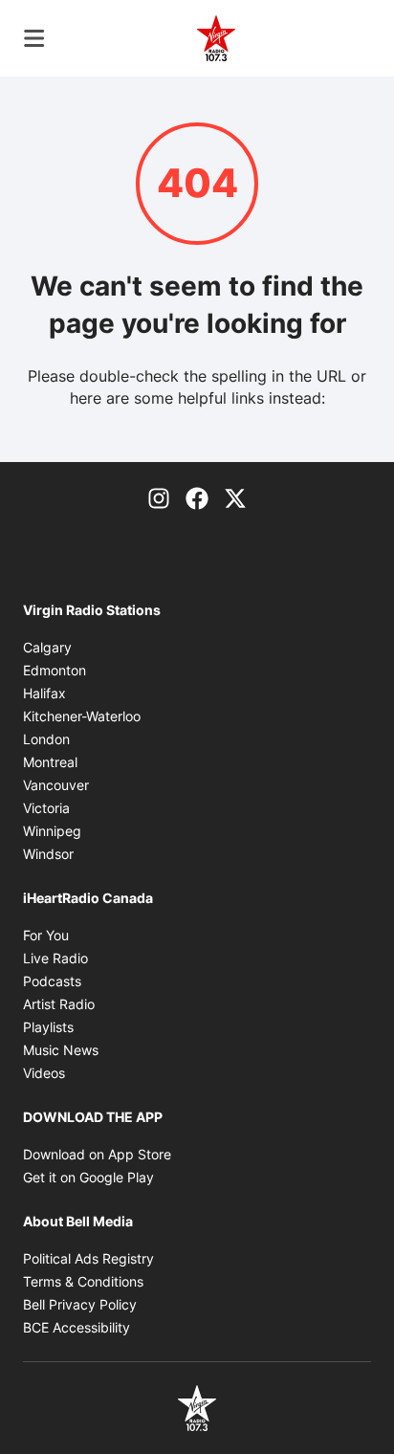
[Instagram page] (158, 496)
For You (46, 935)
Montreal (50, 762)
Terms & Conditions (83, 1281)
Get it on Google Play (88, 1177)
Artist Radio (59, 1004)
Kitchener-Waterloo (82, 716)
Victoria (46, 808)
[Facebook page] (197, 496)
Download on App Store (97, 1154)
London (46, 739)
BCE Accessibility (76, 1327)
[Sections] (34, 38)
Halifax (44, 693)
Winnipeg (52, 831)
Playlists (48, 1027)
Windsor (48, 854)
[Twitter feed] (235, 496)
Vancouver (56, 785)
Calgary (47, 647)
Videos (44, 1073)
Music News (60, 1050)
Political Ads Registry (88, 1258)
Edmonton (54, 670)
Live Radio (55, 958)
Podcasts (52, 981)
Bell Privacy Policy (80, 1304)
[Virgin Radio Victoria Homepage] (216, 38)
